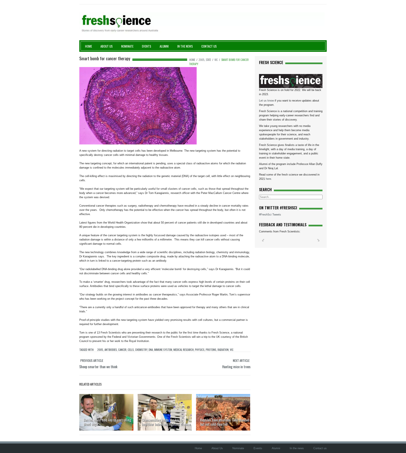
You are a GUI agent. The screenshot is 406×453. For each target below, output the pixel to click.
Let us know (266, 100)
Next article (241, 360)
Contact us (209, 46)
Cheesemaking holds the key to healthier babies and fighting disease (166, 422)
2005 (201, 60)
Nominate (127, 46)
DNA (151, 349)
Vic (216, 60)
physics (199, 349)
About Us (106, 46)
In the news (297, 448)
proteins (211, 349)
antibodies (110, 349)
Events (146, 46)
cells (131, 349)
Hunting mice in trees (236, 367)
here (268, 178)
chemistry (141, 349)
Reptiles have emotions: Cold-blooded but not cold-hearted (224, 422)
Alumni (164, 46)
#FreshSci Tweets (270, 214)
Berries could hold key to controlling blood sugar (107, 422)
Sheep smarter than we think (98, 367)
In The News (185, 46)
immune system (163, 349)
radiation (223, 349)
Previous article (91, 360)
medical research (183, 349)
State (208, 60)
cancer (122, 349)
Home (88, 46)
